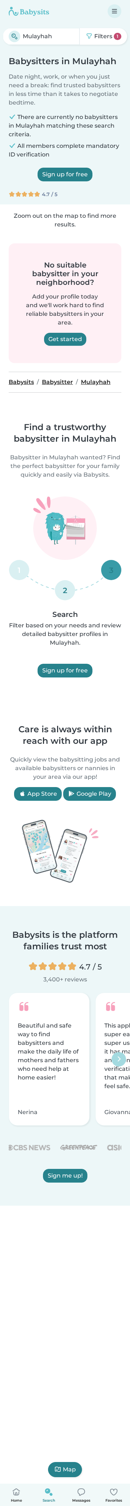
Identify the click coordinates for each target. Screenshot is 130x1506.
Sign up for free (65, 174)
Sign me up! (65, 1175)
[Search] (14, 36)
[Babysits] (29, 11)
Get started (65, 339)
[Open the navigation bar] (114, 11)
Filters (105, 36)
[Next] (119, 1059)
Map (69, 1469)
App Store (41, 793)
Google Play (93, 793)
